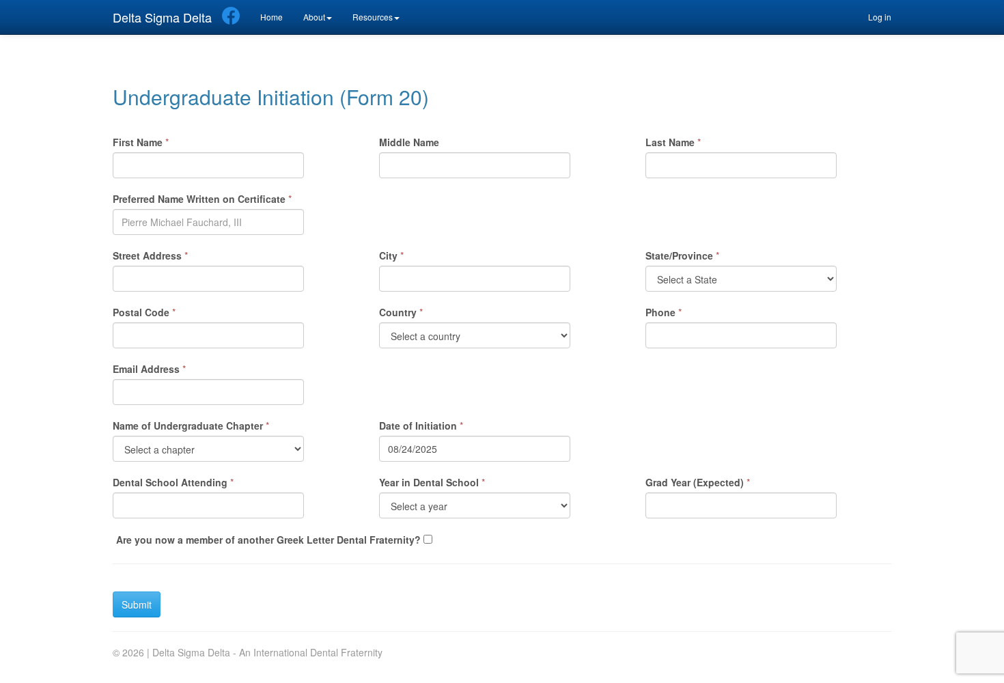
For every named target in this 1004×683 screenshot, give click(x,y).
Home (271, 17)
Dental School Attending (170, 482)
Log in (879, 17)
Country (398, 312)
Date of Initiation (418, 425)
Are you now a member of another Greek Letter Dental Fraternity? (268, 539)
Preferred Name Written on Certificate (199, 199)
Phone (660, 312)
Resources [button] (372, 17)
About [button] (314, 17)
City (388, 255)
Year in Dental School (429, 482)
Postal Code (141, 312)
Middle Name (409, 142)
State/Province (679, 255)
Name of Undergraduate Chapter (188, 425)
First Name (138, 142)
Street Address (147, 255)
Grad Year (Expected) (694, 482)
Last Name (670, 142)
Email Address (146, 369)
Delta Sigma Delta (162, 17)
